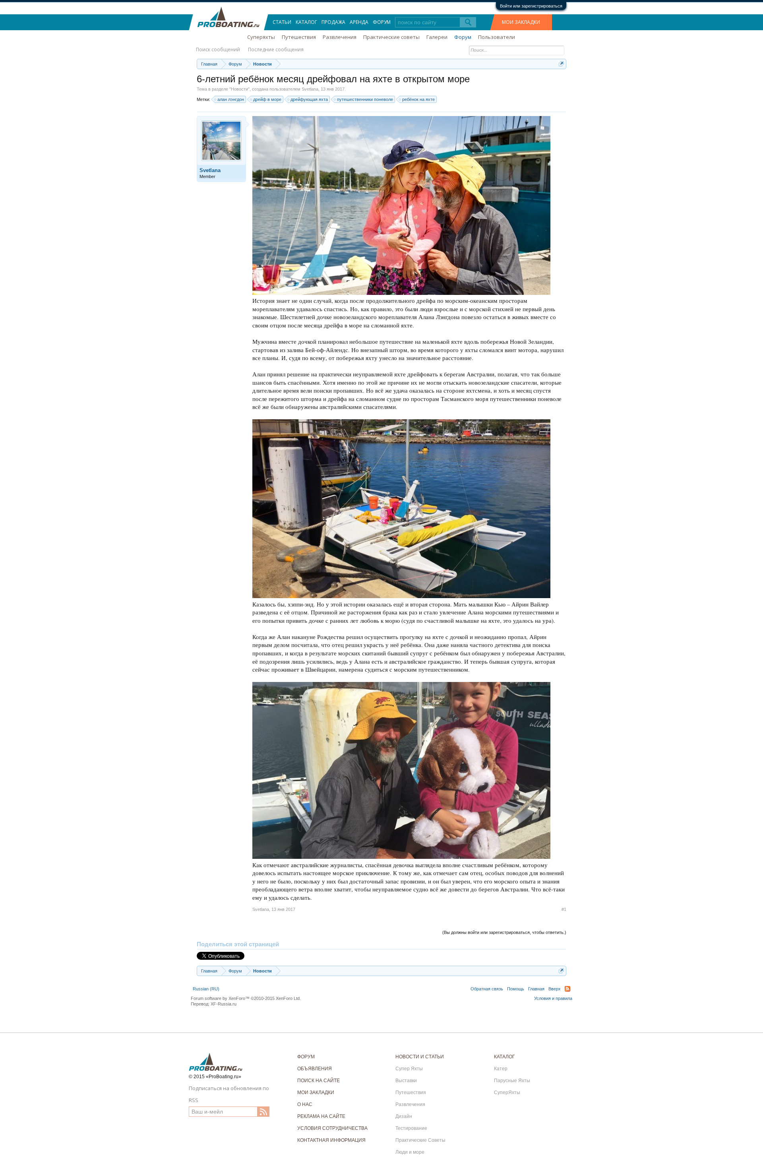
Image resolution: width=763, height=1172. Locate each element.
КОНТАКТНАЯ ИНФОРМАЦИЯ (331, 1140)
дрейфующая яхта (309, 99)
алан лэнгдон (230, 99)
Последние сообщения (276, 49)
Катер (500, 1068)
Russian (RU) (206, 988)
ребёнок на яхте (418, 99)
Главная (536, 988)
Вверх (554, 988)
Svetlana (310, 89)
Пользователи (496, 37)
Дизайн (403, 1116)
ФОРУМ (306, 1057)
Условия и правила (553, 998)
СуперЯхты (507, 1092)
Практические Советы (420, 1140)
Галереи (436, 37)
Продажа (333, 22)
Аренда (359, 22)
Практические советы (391, 37)
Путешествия (299, 37)
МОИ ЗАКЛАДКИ (521, 22)
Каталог (306, 22)
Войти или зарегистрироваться (531, 6)
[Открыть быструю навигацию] (561, 63)
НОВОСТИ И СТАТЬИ (419, 1057)
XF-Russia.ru (223, 1004)
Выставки (406, 1080)
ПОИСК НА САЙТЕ (318, 1080)
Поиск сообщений (218, 49)
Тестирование (411, 1128)
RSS (567, 989)
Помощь (515, 988)
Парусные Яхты (512, 1080)
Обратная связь (487, 988)
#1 (564, 909)
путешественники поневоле (365, 99)
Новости (239, 89)
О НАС (304, 1104)
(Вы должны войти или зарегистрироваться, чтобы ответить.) (504, 932)
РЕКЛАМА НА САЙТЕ (321, 1116)
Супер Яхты (409, 1068)
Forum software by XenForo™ (246, 998)
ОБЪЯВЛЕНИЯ (314, 1068)
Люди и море (409, 1152)
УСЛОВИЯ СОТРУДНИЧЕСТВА (332, 1128)
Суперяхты (261, 37)
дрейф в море (267, 99)
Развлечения (339, 37)
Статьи (282, 22)
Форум (382, 22)
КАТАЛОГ (504, 1057)
